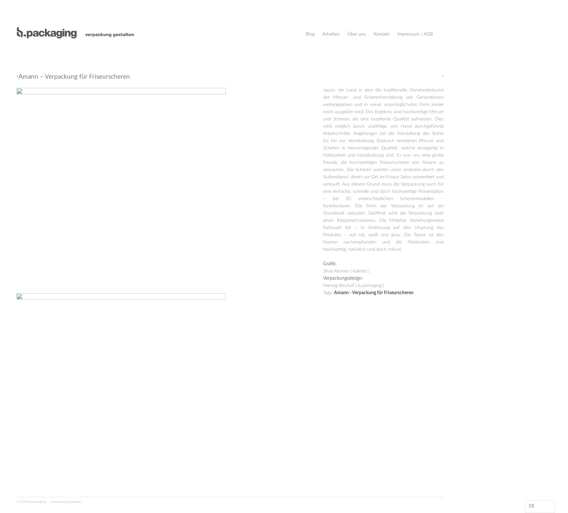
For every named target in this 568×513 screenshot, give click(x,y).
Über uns (356, 34)
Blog (310, 34)
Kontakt (382, 34)
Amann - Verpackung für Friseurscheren (374, 293)
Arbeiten (331, 34)
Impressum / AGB (415, 34)
